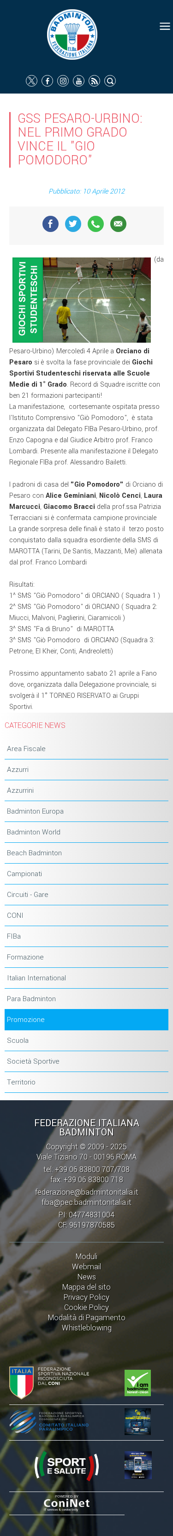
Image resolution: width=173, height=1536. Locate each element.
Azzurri (18, 770)
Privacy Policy (86, 1297)
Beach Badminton (34, 853)
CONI (15, 915)
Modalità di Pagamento (86, 1317)
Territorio (21, 1082)
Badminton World (33, 832)
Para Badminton (31, 999)
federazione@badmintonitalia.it (86, 1192)
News (87, 1277)
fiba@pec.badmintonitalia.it (86, 1202)
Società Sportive (33, 1061)
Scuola (18, 1040)
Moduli (86, 1256)
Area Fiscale (26, 749)
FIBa (14, 936)
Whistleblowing (87, 1328)
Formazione (25, 957)
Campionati (24, 874)
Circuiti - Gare (27, 895)
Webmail (86, 1266)
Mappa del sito (86, 1287)
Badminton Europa (35, 811)
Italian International (36, 978)
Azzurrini (20, 790)
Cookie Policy (86, 1307)
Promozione (26, 1020)
